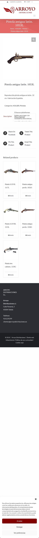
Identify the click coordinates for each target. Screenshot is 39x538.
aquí (22, 343)
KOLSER (16, 106)
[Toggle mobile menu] (34, 16)
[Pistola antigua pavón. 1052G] (28, 170)
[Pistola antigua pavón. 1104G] (28, 210)
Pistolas (23, 106)
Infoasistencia (10, 340)
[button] (36, 499)
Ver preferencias (19, 533)
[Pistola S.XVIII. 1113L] (10, 210)
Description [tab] (7, 116)
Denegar (19, 527)
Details (12, 196)
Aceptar (19, 521)
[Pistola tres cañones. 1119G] (10, 250)
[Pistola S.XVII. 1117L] (10, 170)
